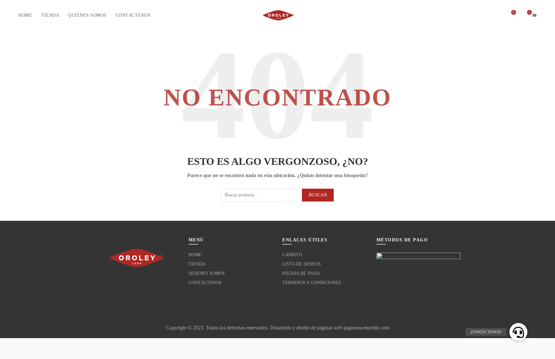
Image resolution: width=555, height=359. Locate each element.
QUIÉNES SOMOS (87, 15)
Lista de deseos (513, 12)
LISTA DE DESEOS (301, 264)
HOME (25, 15)
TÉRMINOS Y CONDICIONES (311, 282)
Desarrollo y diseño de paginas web (306, 327)
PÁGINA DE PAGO (301, 273)
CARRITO (292, 254)
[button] (518, 332)
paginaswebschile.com (366, 327)
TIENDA (50, 15)
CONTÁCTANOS (133, 15)
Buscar (318, 195)
